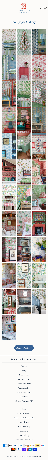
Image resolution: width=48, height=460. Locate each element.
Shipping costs (24, 379)
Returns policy (24, 388)
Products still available (24, 417)
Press (24, 409)
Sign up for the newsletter (23, 358)
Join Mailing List (24, 392)
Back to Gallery (24, 347)
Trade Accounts (24, 383)
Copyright (23, 431)
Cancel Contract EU (24, 401)
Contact (24, 396)
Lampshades (24, 422)
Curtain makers (24, 413)
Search (24, 366)
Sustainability (24, 426)
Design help (24, 435)
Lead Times (24, 374)
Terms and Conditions (23, 439)
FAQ (24, 370)
